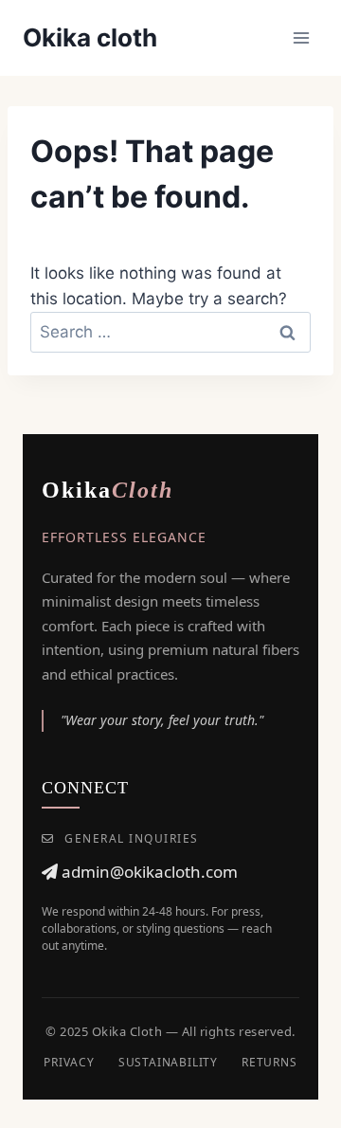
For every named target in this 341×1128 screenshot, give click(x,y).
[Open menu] (300, 37)
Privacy (69, 1062)
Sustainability (168, 1062)
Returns (269, 1062)
